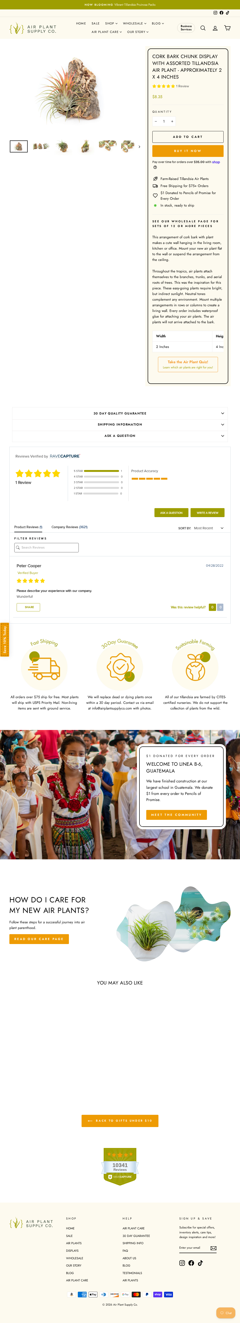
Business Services (186, 27)
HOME (70, 1228)
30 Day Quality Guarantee (120, 413)
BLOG (70, 1273)
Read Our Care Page (39, 939)
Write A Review (207, 512)
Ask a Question (171, 512)
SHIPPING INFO (133, 1243)
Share (29, 607)
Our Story (136, 32)
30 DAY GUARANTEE (136, 1236)
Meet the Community (176, 815)
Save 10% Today (4, 639)
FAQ (125, 1250)
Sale (96, 23)
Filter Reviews (30, 538)
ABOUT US (129, 1258)
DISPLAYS (72, 1250)
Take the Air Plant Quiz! (188, 364)
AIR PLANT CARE (77, 1280)
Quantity (162, 112)
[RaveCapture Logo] (64, 456)
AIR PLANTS (74, 1243)
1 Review (182, 86)
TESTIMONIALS (132, 1273)
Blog (157, 23)
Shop (110, 23)
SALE (69, 1236)
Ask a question (120, 436)
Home (81, 23)
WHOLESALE (74, 1258)
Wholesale (133, 23)
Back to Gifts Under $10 (123, 1120)
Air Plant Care (106, 32)
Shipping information (120, 424)
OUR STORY (73, 1265)
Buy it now (188, 151)
